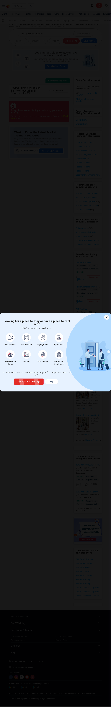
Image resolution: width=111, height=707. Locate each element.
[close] (106, 317)
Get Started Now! (27, 381)
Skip (51, 382)
